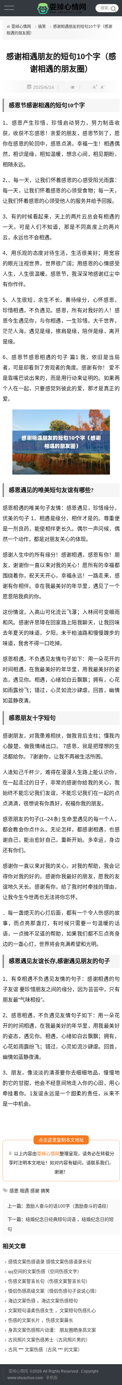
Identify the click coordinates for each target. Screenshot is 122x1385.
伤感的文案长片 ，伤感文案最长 (40, 1320)
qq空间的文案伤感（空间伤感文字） (45, 1271)
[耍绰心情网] (61, 8)
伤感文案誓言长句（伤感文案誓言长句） (49, 1281)
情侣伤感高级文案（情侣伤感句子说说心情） (53, 1291)
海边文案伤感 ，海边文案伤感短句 (43, 1300)
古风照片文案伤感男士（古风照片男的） (49, 1339)
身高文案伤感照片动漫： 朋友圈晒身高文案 (52, 1330)
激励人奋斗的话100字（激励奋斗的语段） (68, 1206)
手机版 (52, 1378)
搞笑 (42, 26)
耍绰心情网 (21, 26)
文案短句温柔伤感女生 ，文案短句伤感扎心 (52, 1310)
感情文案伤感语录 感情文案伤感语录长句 (49, 1261)
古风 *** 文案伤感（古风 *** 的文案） (45, 1349)
